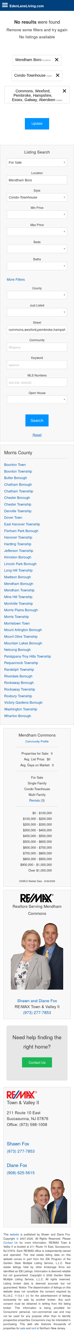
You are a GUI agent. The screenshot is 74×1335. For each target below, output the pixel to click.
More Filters (16, 279)
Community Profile (37, 741)
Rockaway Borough (19, 682)
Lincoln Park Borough (20, 563)
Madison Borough (17, 576)
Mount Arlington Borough (23, 629)
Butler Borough (15, 477)
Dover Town (13, 517)
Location (37, 173)
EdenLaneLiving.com (26, 5)
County (37, 288)
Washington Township (20, 709)
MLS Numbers (37, 375)
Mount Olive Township (21, 636)
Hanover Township (18, 537)
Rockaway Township (19, 689)
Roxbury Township (18, 695)
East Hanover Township (22, 524)
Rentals (34, 800)
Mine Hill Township (18, 596)
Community (37, 340)
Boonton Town (15, 464)
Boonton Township (18, 471)
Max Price (37, 225)
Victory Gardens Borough (23, 702)
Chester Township (17, 504)
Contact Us (37, 1062)
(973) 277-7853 (37, 1012)
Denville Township (17, 510)
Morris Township (16, 616)
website (14, 1234)
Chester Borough (17, 497)
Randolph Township (19, 669)
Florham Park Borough (21, 530)
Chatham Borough (18, 484)
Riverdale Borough (18, 676)
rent (33, 1328)
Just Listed (37, 305)
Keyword (37, 357)
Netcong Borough (17, 649)
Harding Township (17, 543)
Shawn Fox (18, 1143)
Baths (37, 259)
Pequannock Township (21, 662)
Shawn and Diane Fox (37, 1000)
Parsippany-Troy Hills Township (27, 656)
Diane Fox (17, 1165)
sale (22, 1328)
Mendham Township (19, 590)
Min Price (37, 207)
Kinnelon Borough (17, 557)
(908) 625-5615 (21, 1172)
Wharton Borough (17, 715)
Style (37, 190)
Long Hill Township (18, 570)
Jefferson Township (18, 550)
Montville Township (18, 603)
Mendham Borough (18, 583)
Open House (37, 393)
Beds (37, 242)
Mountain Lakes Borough (23, 643)
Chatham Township (18, 491)
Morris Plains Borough (21, 609)
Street (37, 322)
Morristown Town (17, 623)
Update (37, 123)
